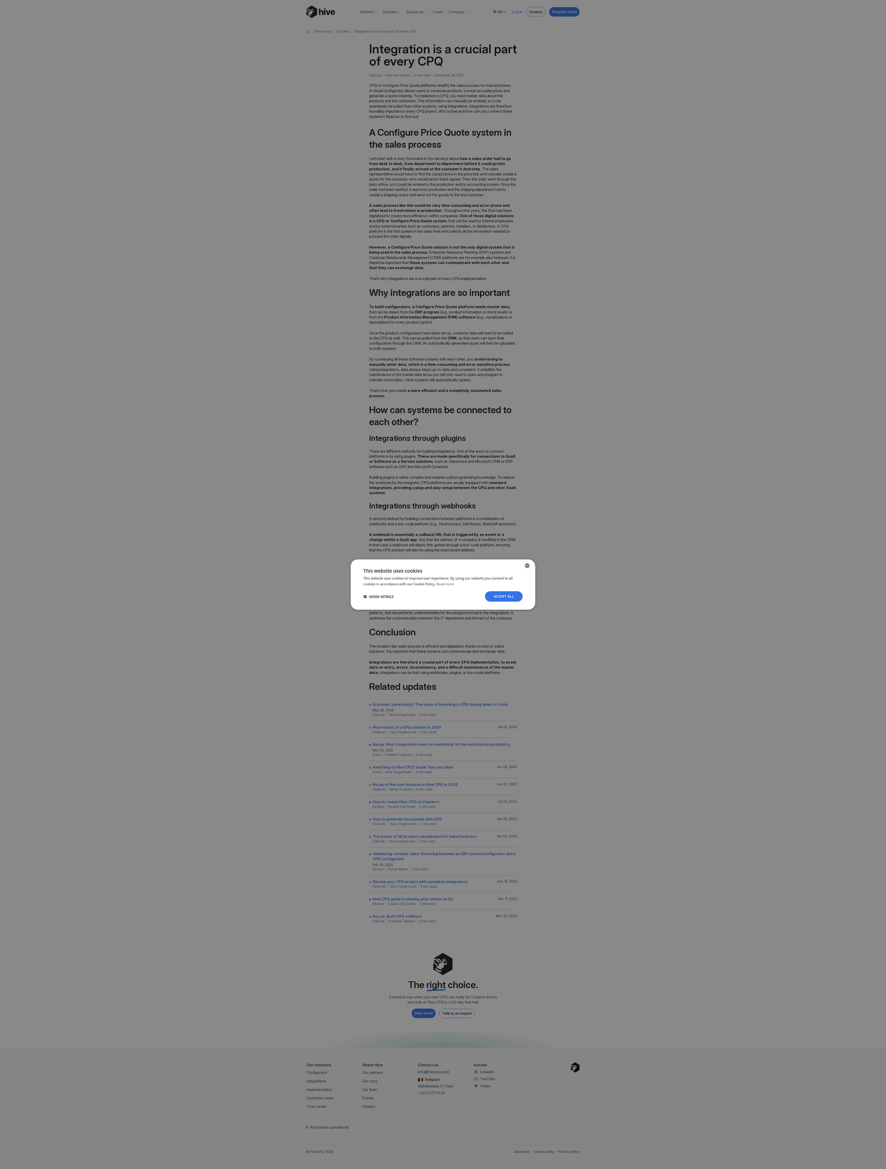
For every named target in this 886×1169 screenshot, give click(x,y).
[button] (378, 596)
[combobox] (527, 565)
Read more (445, 583)
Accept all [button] (504, 596)
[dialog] (443, 584)
